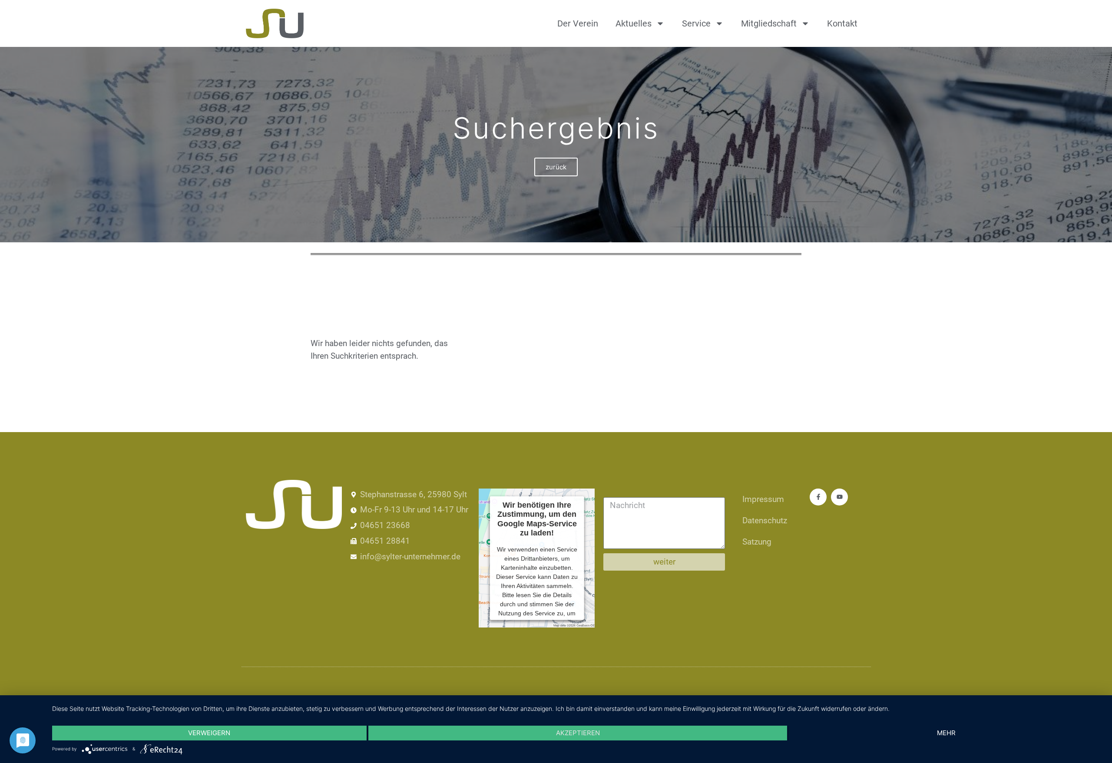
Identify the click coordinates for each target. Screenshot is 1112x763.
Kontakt (842, 23)
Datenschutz (764, 520)
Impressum (763, 499)
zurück (556, 167)
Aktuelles (634, 23)
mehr (946, 733)
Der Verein (577, 23)
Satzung (756, 542)
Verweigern (209, 733)
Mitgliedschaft (769, 23)
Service (696, 23)
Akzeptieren (578, 733)
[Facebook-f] (818, 497)
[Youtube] (839, 497)
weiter (664, 562)
